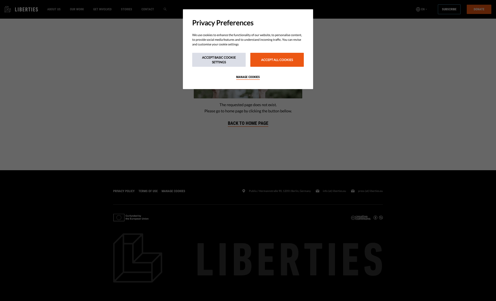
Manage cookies (248, 77)
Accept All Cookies (277, 60)
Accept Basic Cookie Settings (219, 60)
